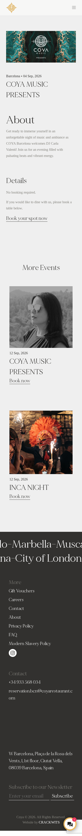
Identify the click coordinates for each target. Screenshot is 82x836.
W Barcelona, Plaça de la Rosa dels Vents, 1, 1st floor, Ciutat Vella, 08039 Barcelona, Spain (41, 761)
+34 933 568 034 (25, 682)
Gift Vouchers (22, 591)
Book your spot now (26, 218)
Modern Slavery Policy (30, 643)
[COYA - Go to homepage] (11, 7)
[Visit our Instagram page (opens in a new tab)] (13, 652)
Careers (16, 599)
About (15, 617)
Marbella (27, 544)
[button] (58, 7)
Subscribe (62, 796)
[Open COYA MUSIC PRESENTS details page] (41, 316)
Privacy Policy (21, 626)
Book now (19, 381)
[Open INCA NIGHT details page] (41, 441)
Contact (16, 608)
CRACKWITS (49, 822)
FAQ (13, 635)
